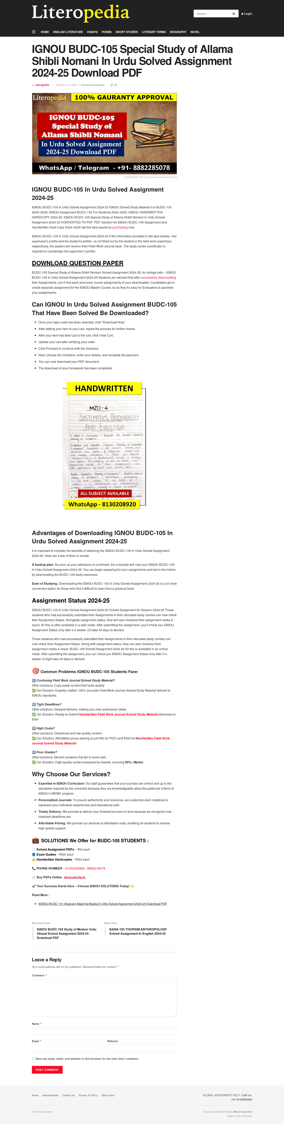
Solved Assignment (93, 85)
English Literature (68, 32)
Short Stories (127, 32)
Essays (92, 32)
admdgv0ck (42, 85)
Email (37, 1041)
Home (45, 32)
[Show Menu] (33, 31)
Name (37, 1024)
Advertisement (50, 1095)
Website (112, 1041)
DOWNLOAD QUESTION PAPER (77, 263)
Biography (178, 32)
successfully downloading (158, 277)
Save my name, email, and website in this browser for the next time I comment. (87, 1059)
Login (248, 13)
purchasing (120, 227)
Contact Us (68, 1095)
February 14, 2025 (66, 85)
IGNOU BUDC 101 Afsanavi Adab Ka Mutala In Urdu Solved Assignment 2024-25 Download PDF (102, 904)
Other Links (107, 1095)
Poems (106, 32)
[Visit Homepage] (81, 13)
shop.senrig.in (75, 877)
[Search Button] (235, 13)
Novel (195, 32)
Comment (39, 975)
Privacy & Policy (88, 1095)
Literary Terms (154, 32)
